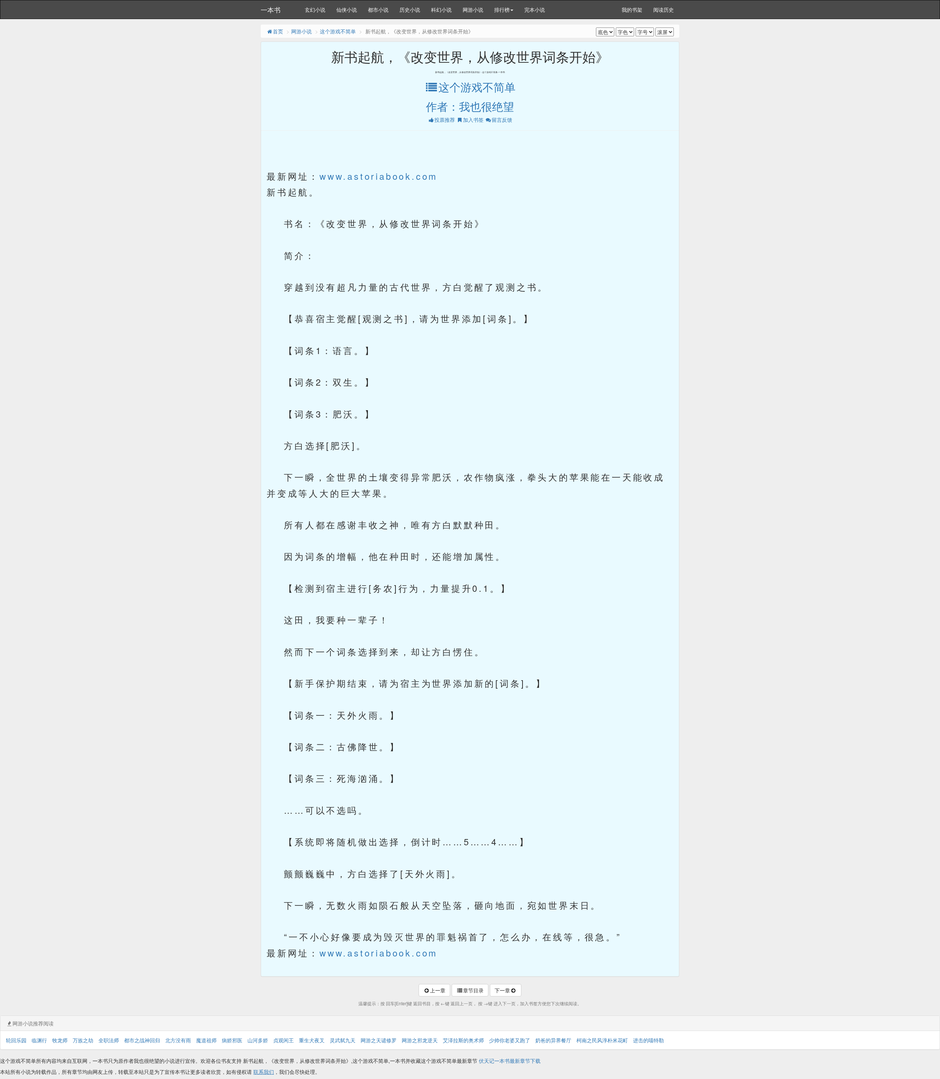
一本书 (271, 9)
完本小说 (534, 9)
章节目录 (473, 990)
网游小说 (473, 9)
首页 (278, 31)
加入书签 (473, 119)
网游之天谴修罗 (379, 1040)
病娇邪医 (232, 1040)
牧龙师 (60, 1040)
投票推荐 (444, 119)
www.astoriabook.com (378, 175)
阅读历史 (663, 9)
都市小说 (378, 9)
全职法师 (108, 1040)
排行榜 (502, 9)
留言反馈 (502, 119)
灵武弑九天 (342, 1040)
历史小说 (410, 9)
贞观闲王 (283, 1040)
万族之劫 (83, 1040)
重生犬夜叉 (312, 1040)
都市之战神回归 (142, 1040)
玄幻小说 (315, 9)
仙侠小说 (346, 9)
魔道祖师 (206, 1040)
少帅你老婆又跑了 (509, 1040)
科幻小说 (441, 9)
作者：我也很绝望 (470, 106)
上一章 (437, 990)
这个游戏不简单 (338, 31)
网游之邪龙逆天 (420, 1040)
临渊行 (39, 1040)
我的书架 (632, 9)
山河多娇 (257, 1040)
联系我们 (263, 1071)
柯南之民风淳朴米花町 (602, 1040)
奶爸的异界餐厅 (553, 1040)
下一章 (502, 990)
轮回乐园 (16, 1040)
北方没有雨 (178, 1040)
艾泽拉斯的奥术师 (463, 1040)
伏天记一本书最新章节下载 (509, 1060)
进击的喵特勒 (648, 1040)
